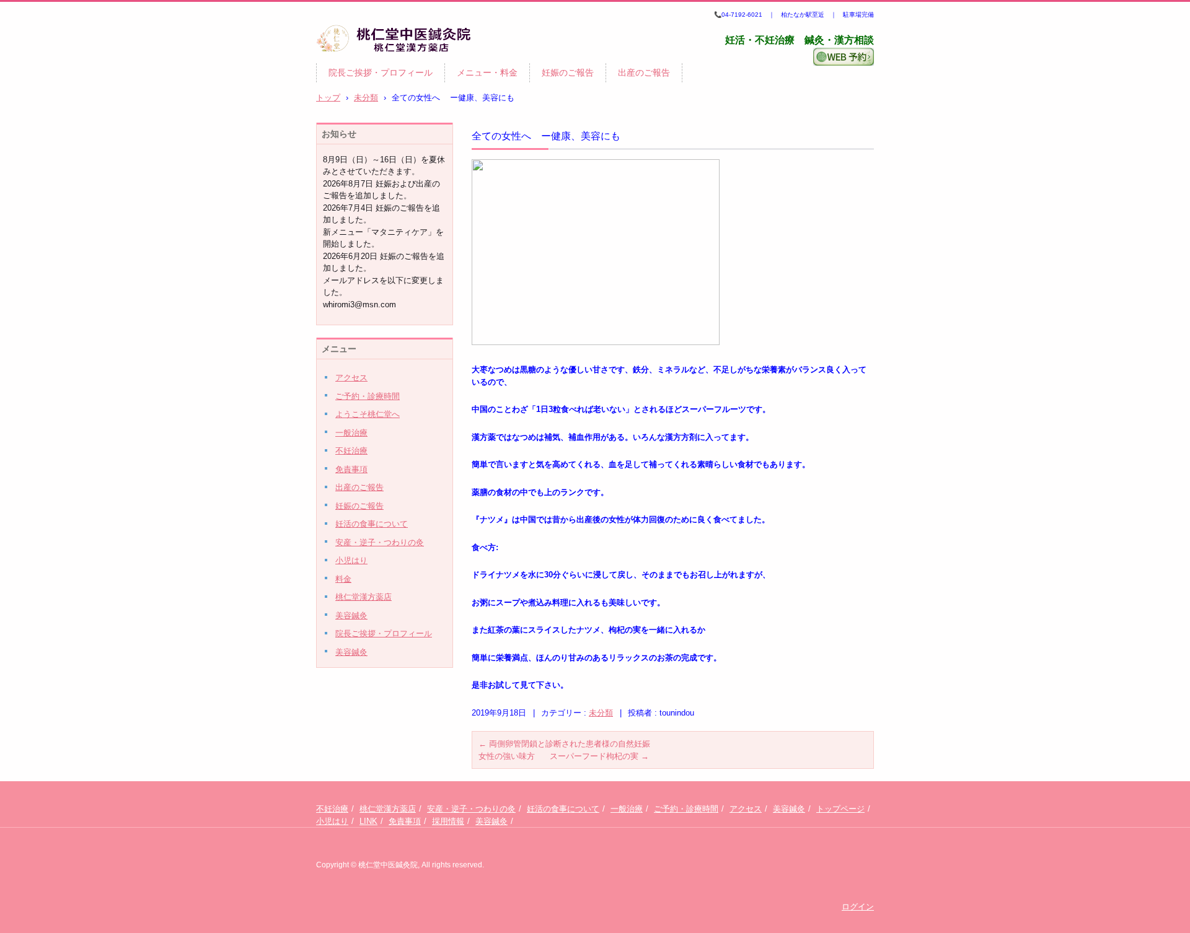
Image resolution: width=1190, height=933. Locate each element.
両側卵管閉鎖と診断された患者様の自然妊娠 (564, 743)
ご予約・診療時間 (367, 396)
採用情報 (448, 821)
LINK (368, 821)
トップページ (840, 808)
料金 (343, 579)
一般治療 (351, 432)
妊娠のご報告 (568, 72)
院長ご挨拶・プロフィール (380, 72)
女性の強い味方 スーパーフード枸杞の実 (563, 756)
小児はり (351, 560)
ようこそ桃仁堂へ (367, 414)
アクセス (351, 377)
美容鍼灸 (351, 615)
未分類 (601, 712)
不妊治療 (351, 450)
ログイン (858, 906)
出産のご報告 (644, 72)
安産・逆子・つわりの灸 (379, 542)
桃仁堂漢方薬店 (363, 597)
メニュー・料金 (487, 72)
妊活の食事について (371, 523)
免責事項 (351, 469)
